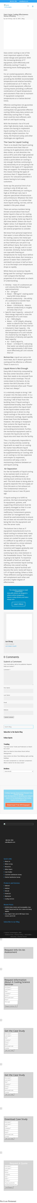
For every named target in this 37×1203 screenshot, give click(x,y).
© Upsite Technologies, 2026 (12, 932)
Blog (23, 18)
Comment (7, 669)
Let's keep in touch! (10, 646)
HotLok (7, 891)
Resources (8, 866)
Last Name (7, 695)
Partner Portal (22, 936)
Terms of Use (9, 934)
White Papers (8, 869)
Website (6, 710)
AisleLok (7, 885)
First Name (7, 688)
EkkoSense (8, 896)
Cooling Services (9, 899)
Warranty (13, 936)
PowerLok (8, 893)
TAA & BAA (27, 934)
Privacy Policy (19, 934)
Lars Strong (8, 18)
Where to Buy (9, 864)
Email (5, 702)
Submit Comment (8, 717)
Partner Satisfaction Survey (12, 877)
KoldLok (7, 888)
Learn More (18, 604)
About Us (7, 861)
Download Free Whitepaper (18, 805)
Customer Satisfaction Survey (13, 874)
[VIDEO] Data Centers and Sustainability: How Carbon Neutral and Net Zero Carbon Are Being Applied (18, 909)
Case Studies (8, 872)
